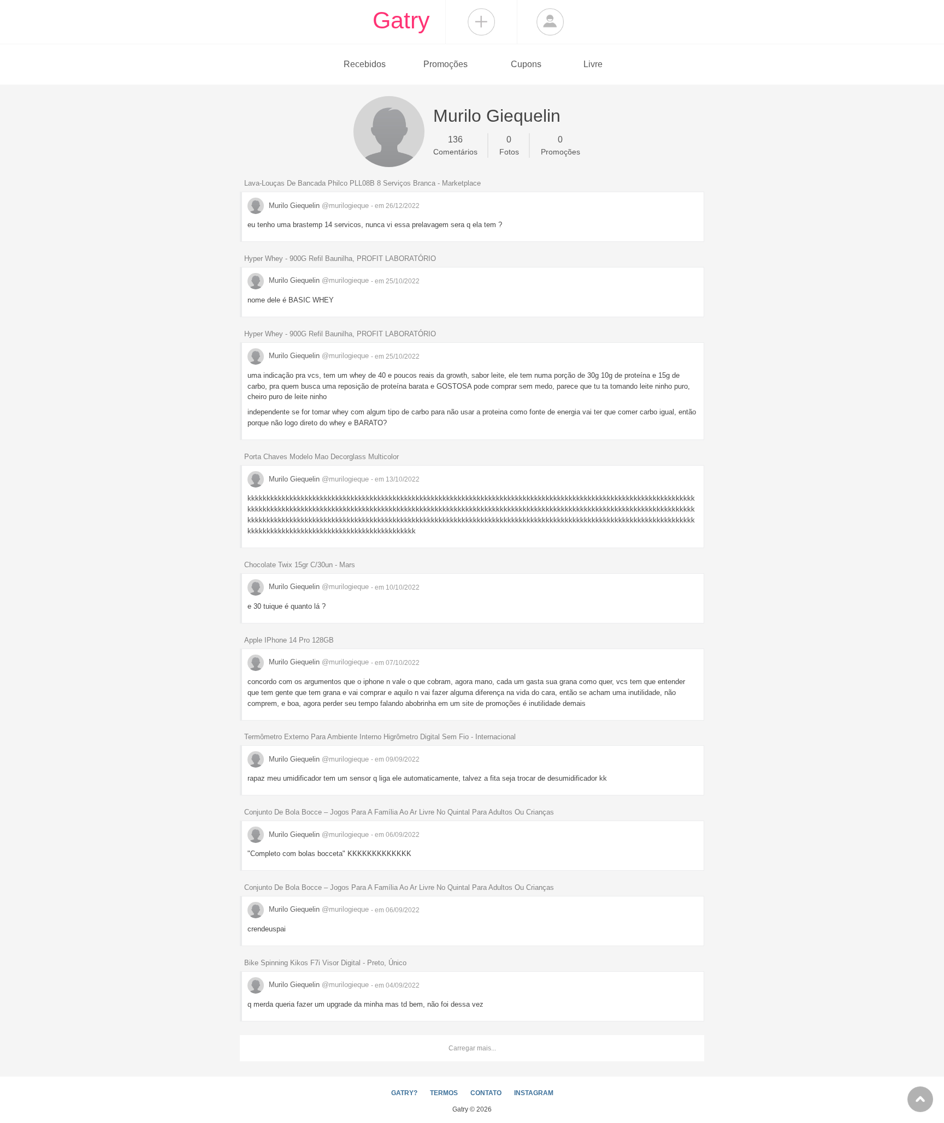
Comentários (455, 145)
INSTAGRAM (533, 1093)
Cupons (526, 64)
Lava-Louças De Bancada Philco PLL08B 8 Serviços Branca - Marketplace (362, 183)
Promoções (445, 64)
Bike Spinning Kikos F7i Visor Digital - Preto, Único (325, 963)
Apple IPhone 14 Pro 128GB (289, 640)
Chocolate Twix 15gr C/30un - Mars (299, 565)
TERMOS (444, 1093)
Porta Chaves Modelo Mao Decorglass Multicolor (321, 457)
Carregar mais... (472, 1048)
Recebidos (365, 64)
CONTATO (486, 1093)
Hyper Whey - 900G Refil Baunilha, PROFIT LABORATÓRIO (340, 258)
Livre (593, 64)
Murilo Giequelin (318, 205)
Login (550, 21)
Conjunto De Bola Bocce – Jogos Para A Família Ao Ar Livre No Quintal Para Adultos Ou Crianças (399, 812)
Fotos (509, 145)
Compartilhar (481, 21)
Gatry (401, 20)
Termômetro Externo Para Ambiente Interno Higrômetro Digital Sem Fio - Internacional (380, 737)
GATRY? (404, 1093)
